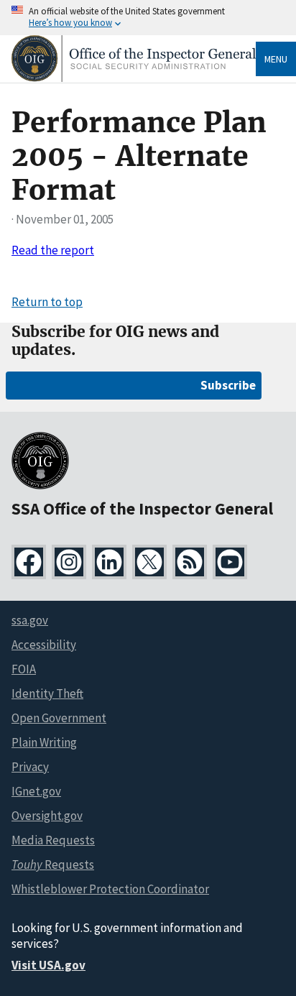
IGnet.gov (36, 791)
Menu (275, 58)
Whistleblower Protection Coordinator (110, 889)
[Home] (133, 78)
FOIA (23, 669)
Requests (52, 864)
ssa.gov (29, 620)
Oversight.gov (47, 816)
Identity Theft (47, 693)
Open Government (58, 718)
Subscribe (228, 385)
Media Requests (53, 840)
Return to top (47, 302)
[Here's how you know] (148, 17)
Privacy (30, 767)
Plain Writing (44, 742)
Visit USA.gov (48, 965)
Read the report (52, 250)
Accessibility (43, 645)
